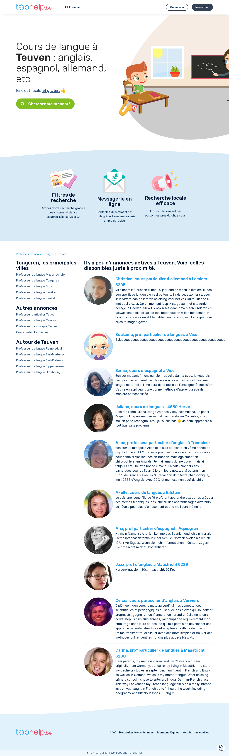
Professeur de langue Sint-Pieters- (39, 360)
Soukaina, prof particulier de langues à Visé (156, 334)
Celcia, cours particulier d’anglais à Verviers (157, 600)
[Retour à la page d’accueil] (34, 7)
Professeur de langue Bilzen (35, 286)
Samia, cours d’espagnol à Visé (145, 370)
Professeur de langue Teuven (36, 320)
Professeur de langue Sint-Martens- (40, 354)
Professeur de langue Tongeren (37, 280)
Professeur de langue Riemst (35, 298)
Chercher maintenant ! (49, 104)
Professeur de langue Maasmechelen (41, 274)
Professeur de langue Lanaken (36, 292)
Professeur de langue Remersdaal (39, 348)
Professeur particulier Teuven (36, 314)
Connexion (177, 7)
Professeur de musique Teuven (37, 326)
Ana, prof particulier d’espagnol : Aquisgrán (156, 528)
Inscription (202, 7)
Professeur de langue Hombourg (38, 372)
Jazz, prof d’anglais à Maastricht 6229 (151, 564)
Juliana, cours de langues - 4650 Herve (152, 406)
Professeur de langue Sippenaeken (40, 366)
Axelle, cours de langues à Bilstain (147, 492)
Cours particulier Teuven (32, 332)
